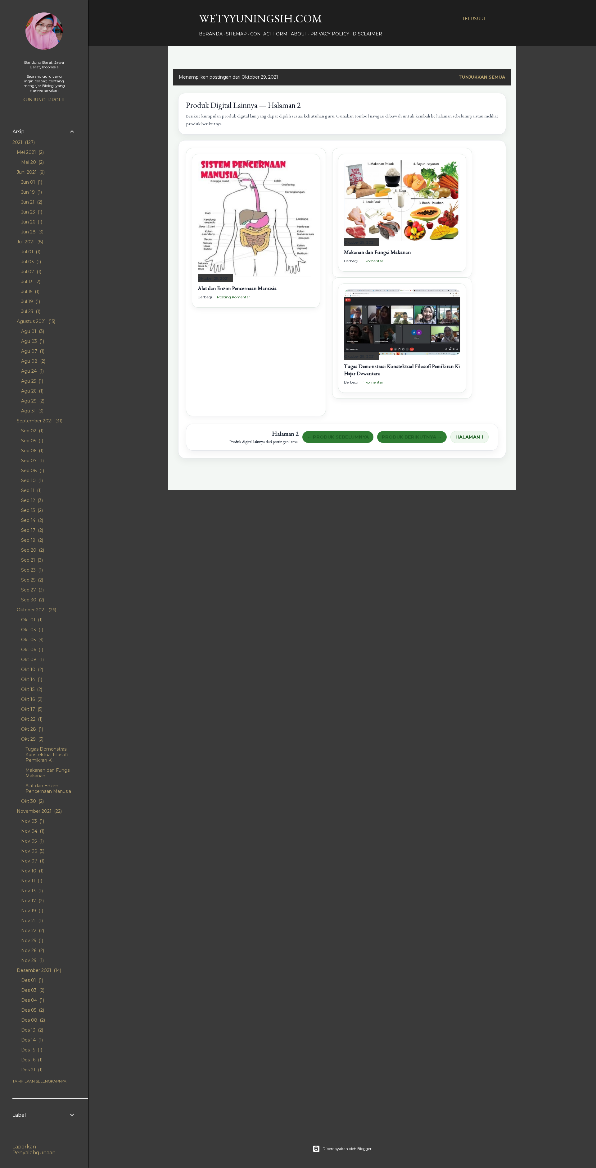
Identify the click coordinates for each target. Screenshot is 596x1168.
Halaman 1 (469, 437)
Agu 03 (32, 341)
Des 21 (31, 1070)
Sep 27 (32, 590)
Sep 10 (31, 480)
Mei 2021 (30, 152)
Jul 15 (29, 291)
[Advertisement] (256, 366)
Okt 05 (31, 639)
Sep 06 (31, 450)
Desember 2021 (38, 970)
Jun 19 (31, 192)
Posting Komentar (233, 297)
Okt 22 (31, 719)
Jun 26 (31, 222)
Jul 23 (30, 311)
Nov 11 (31, 881)
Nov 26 (32, 950)
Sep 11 (30, 490)
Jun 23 (31, 212)
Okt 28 (31, 729)
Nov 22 (32, 930)
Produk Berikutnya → (412, 437)
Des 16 (31, 1060)
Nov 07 (32, 861)
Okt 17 (31, 709)
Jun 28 (31, 232)
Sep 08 (32, 470)
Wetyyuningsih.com (260, 18)
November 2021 (39, 811)
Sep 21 (31, 560)
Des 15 (31, 1050)
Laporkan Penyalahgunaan (34, 1150)
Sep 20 (32, 550)
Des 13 (31, 1030)
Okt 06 (31, 649)
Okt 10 (31, 669)
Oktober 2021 (36, 610)
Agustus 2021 (35, 321)
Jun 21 (31, 202)
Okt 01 (31, 620)
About (299, 34)
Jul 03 (30, 261)
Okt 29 (31, 739)
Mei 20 (32, 162)
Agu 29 (32, 401)
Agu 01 (32, 331)
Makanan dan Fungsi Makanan (377, 252)
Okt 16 (31, 699)
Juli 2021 (29, 242)
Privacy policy (329, 34)
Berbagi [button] (205, 297)
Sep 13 (31, 510)
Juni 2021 (30, 172)
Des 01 (31, 980)
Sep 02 (31, 431)
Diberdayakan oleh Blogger (347, 1148)
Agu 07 (32, 351)
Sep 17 (31, 530)
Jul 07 (30, 271)
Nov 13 (31, 891)
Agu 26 (31, 391)
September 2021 (39, 421)
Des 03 (32, 990)
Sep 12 (31, 500)
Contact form (268, 34)
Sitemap (236, 34)
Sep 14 (31, 520)
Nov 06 (32, 851)
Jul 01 (30, 252)
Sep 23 (31, 570)
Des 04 (32, 1000)
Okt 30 (32, 801)
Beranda (211, 34)
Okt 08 (32, 659)
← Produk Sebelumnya (338, 437)
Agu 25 (31, 381)
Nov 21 (31, 920)
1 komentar (373, 261)
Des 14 (31, 1040)
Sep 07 (32, 460)
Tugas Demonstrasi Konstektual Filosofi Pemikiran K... (46, 754)
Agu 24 (32, 371)
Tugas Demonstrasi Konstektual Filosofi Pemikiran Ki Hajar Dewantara (402, 370)
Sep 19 (31, 540)
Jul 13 (30, 281)
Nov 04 (32, 831)
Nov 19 (31, 910)
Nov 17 (32, 901)
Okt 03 (31, 629)
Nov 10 (31, 871)
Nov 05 (32, 841)
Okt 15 (31, 689)
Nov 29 (32, 960)
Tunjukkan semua (481, 77)
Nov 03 (32, 821)
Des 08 (32, 1020)
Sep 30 (32, 600)
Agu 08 (32, 361)
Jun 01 (31, 182)
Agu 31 (31, 411)
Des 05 (32, 1010)
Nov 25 (31, 940)
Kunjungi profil (44, 100)
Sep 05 (31, 441)
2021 (23, 142)
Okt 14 (31, 679)
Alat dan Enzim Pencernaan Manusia (237, 288)
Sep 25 (31, 580)
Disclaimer (367, 34)
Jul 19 (30, 301)
